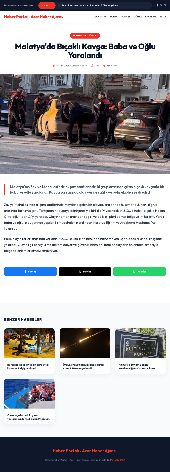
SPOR (163, 16)
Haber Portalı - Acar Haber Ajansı (33, 16)
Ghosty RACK (118, 459)
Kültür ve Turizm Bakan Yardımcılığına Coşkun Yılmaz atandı (90, 5)
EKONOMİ (150, 16)
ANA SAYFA (100, 16)
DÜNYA (138, 16)
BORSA (114, 16)
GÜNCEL (125, 16)
